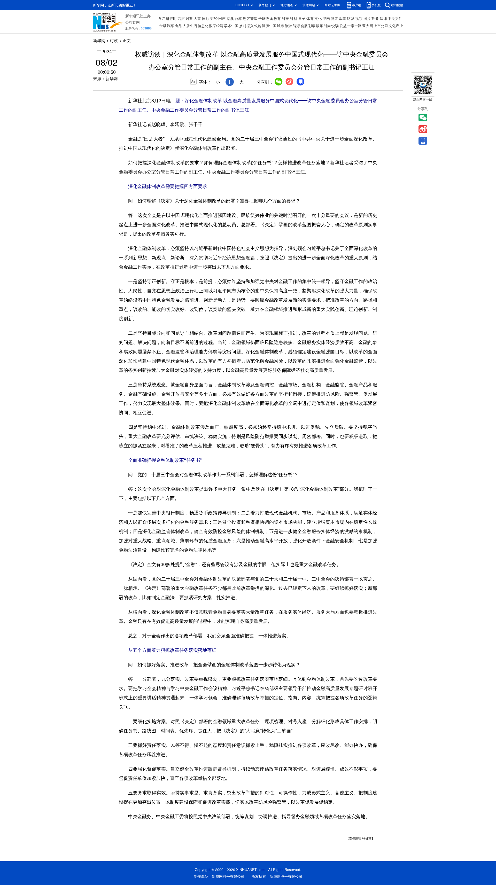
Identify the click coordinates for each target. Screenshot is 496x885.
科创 (293, 18)
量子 (301, 18)
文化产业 (396, 26)
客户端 (356, 5)
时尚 (327, 26)
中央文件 (395, 18)
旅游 (288, 26)
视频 (358, 18)
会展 (304, 26)
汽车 (170, 26)
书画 (326, 18)
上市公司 (381, 26)
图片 (367, 18)
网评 (222, 18)
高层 (181, 18)
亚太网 (367, 26)
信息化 (203, 26)
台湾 (238, 18)
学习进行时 (168, 18)
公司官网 (132, 22)
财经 (214, 18)
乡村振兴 (246, 26)
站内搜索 (397, 5)
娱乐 (319, 26)
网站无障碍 (332, 5)
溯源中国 (269, 26)
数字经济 (216, 26)
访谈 (350, 18)
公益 (343, 26)
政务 (375, 18)
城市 (280, 26)
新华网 (99, 40)
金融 (162, 26)
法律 (383, 18)
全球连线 (265, 18)
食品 (178, 26)
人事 (197, 18)
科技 (285, 18)
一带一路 (354, 26)
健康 (334, 18)
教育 (277, 18)
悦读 (335, 26)
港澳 (230, 18)
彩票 (311, 26)
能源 (296, 26)
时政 (189, 18)
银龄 (257, 26)
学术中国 (231, 26)
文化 (318, 18)
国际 (205, 18)
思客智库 (250, 18)
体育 (310, 18)
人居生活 (190, 26)
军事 (342, 18)
